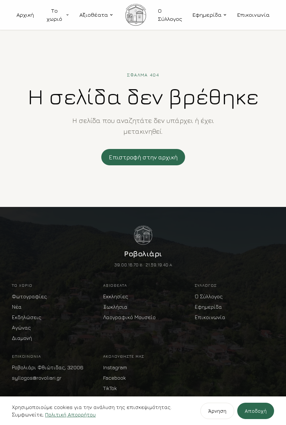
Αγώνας (21, 327)
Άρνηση (217, 411)
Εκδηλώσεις (26, 317)
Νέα (17, 307)
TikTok (110, 388)
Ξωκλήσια (115, 307)
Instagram (115, 367)
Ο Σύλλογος (170, 14)
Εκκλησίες (115, 296)
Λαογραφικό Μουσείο (129, 317)
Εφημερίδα (207, 15)
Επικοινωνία (253, 15)
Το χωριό (54, 14)
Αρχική (25, 15)
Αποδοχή (256, 411)
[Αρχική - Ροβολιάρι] (135, 15)
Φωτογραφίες (29, 296)
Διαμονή (22, 338)
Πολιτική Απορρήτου (70, 414)
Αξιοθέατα (93, 15)
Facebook (114, 377)
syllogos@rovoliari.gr (36, 377)
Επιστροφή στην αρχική (143, 157)
